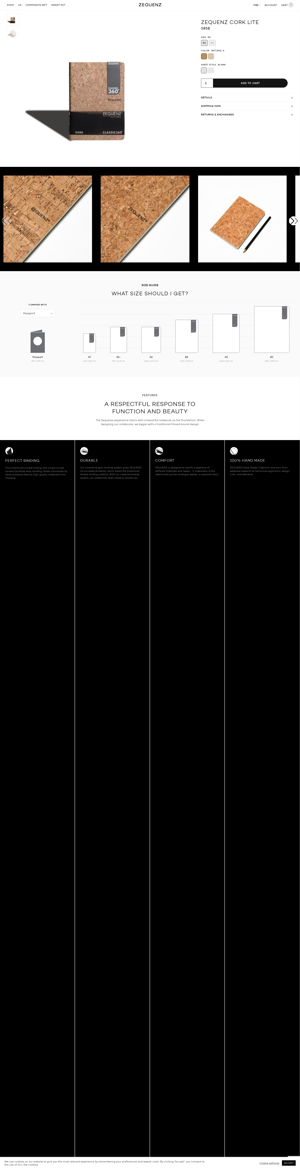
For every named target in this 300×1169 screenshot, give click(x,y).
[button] (293, 220)
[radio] (204, 43)
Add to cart (250, 83)
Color (205, 50)
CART (284, 5)
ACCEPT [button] (289, 1163)
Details (206, 97)
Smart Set (58, 4)
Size (203, 37)
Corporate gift (36, 4)
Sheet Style (208, 64)
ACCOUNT (271, 5)
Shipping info (211, 106)
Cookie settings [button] (269, 1163)
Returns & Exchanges (217, 114)
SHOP (10, 4)
